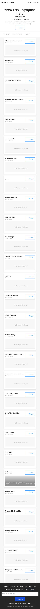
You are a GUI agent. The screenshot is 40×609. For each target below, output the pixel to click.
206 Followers (17, 34)
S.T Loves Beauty (11, 550)
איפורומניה (8, 452)
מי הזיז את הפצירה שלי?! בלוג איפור (17, 256)
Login (29, 603)
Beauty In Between (11, 531)
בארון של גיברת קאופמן (13, 80)
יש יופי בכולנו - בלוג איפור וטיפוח (15, 374)
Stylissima (8, 472)
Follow (21, 28)
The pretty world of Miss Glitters (16, 570)
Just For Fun (9, 433)
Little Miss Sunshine (12, 413)
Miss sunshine (10, 119)
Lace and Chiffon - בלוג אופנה (15, 354)
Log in (29, 2)
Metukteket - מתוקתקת (21, 19)
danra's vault (9, 139)
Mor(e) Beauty (10, 335)
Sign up (36, 2)
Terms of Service (29, 606)
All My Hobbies (10, 315)
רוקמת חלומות (9, 237)
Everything (6, 34)
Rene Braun (9, 60)
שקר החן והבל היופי (11, 393)
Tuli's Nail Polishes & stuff (14, 100)
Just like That (10, 217)
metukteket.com (20, 17)
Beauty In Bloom (11, 198)
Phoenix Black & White (13, 511)
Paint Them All (10, 491)
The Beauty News (11, 158)
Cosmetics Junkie (11, 295)
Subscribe (20, 599)
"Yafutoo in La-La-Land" (13, 41)
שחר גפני (8, 276)
